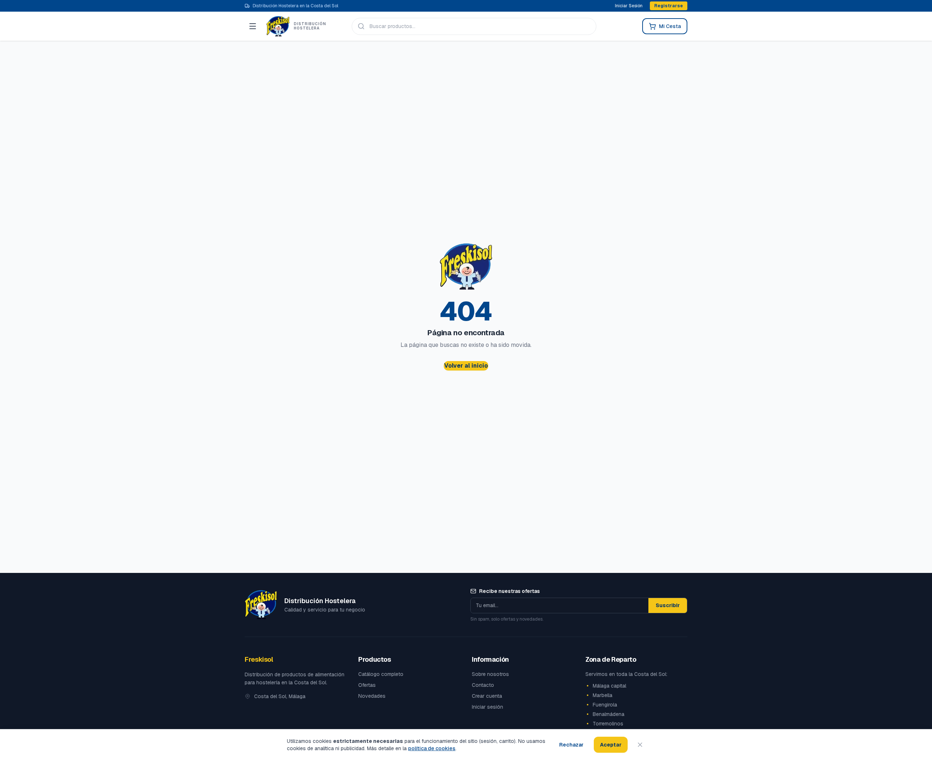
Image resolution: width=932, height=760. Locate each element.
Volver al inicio (466, 365)
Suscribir (668, 605)
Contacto (483, 685)
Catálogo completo (380, 674)
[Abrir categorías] (253, 26)
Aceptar (610, 744)
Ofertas (367, 685)
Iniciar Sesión (629, 6)
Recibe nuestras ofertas (509, 591)
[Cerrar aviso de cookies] (640, 745)
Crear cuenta (487, 696)
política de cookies (431, 748)
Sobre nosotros (490, 674)
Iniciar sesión (487, 707)
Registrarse (668, 6)
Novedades (372, 696)
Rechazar (571, 744)
